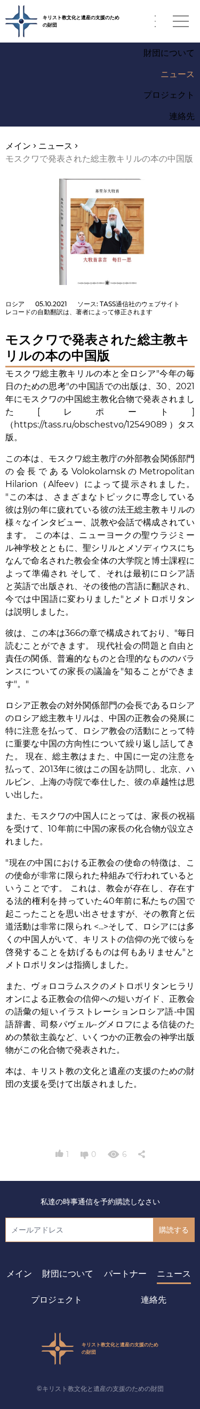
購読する (174, 1230)
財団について (67, 1274)
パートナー (125, 1274)
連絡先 (153, 1300)
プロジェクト (56, 1300)
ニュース (174, 1274)
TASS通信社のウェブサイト (140, 304)
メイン (19, 1274)
